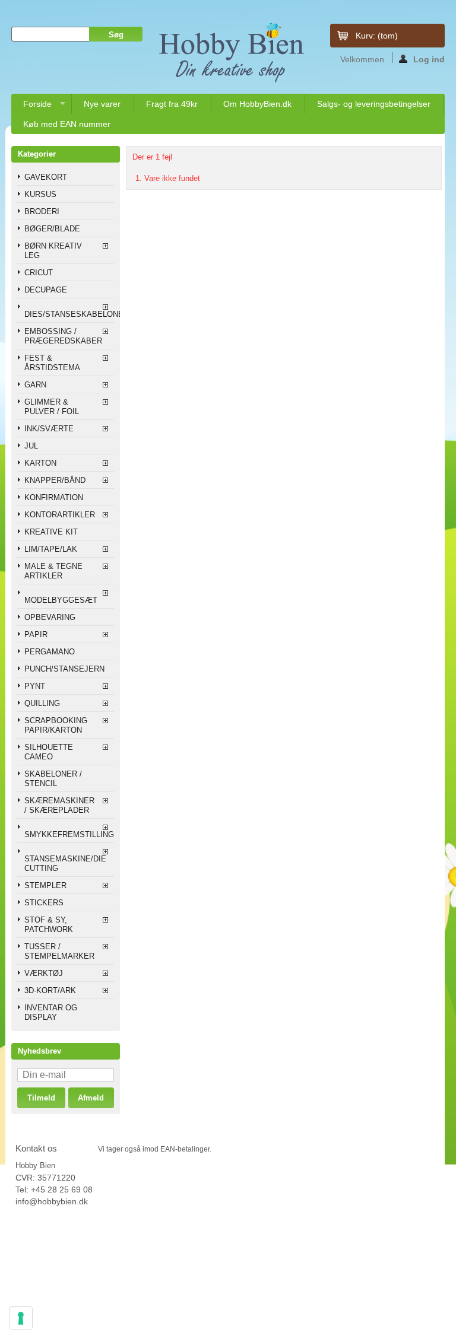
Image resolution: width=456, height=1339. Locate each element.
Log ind (429, 59)
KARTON (40, 463)
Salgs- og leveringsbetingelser (373, 104)
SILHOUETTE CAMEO (48, 752)
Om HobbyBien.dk (257, 104)
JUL (31, 445)
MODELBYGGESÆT (60, 600)
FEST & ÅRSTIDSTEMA (52, 363)
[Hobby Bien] (232, 53)
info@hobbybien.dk (51, 1201)
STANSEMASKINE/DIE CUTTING (65, 863)
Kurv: (377, 35)
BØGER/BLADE (52, 228)
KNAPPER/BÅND (55, 480)
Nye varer (102, 104)
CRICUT (38, 272)
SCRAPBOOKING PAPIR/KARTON (55, 725)
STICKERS (44, 902)
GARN (35, 384)
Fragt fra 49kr (172, 104)
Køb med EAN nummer (66, 124)
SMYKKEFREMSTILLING (68, 834)
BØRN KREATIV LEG (53, 250)
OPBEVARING (49, 617)
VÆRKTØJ (43, 973)
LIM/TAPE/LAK (50, 549)
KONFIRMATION (53, 497)
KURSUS (40, 194)
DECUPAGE (45, 289)
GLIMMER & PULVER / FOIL (51, 406)
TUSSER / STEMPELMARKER (59, 951)
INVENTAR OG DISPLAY (50, 1012)
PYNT (34, 686)
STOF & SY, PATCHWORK (48, 924)
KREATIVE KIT (51, 531)
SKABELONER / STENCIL (53, 778)
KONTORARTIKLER (59, 514)
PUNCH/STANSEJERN (64, 668)
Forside (31, 106)
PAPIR (36, 634)
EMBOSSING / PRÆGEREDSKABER (63, 336)
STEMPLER (45, 885)
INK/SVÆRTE (49, 428)
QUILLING (42, 703)
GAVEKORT (45, 177)
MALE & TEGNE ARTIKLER (53, 571)
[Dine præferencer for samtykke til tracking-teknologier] (21, 1318)
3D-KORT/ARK (50, 990)
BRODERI (41, 211)
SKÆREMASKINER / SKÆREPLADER (59, 805)
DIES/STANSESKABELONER (68, 314)
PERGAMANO (49, 651)
